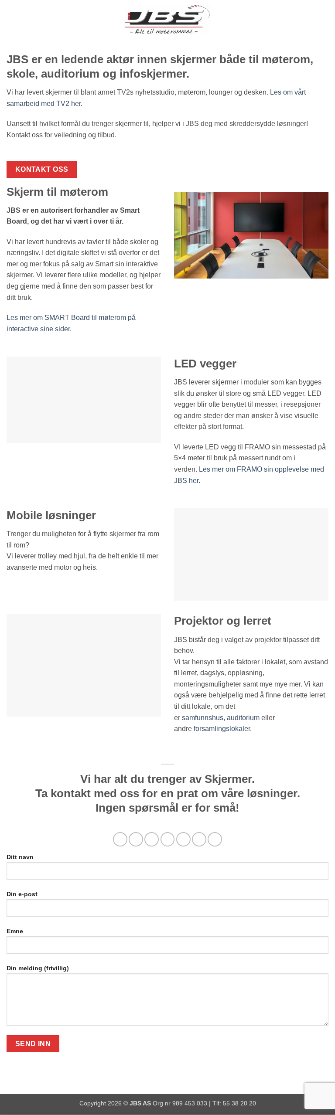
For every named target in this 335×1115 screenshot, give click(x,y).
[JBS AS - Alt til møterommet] (167, 19)
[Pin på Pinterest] (183, 839)
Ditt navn (20, 856)
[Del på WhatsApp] (120, 839)
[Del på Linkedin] (199, 839)
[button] (12, 19)
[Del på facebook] (136, 839)
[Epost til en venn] (168, 839)
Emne (15, 931)
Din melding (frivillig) (38, 968)
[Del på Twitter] (151, 839)
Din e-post (22, 894)
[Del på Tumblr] (215, 839)
